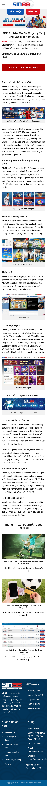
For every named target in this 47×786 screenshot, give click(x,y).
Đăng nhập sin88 (35, 695)
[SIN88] (23, 4)
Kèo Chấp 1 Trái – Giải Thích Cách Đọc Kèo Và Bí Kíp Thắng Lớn (23, 562)
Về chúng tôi (10, 732)
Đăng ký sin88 (34, 690)
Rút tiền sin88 (34, 704)
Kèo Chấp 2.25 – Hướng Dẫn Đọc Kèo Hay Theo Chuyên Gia (23, 651)
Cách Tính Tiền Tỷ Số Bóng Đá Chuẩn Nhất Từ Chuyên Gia (23, 607)
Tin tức (8, 764)
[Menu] (3, 4)
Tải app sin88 (34, 708)
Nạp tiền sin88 (34, 699)
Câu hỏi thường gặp (13, 760)
